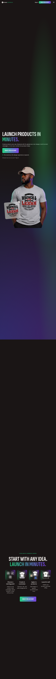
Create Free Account (45, 2)
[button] (54, 2)
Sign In (36, 2)
